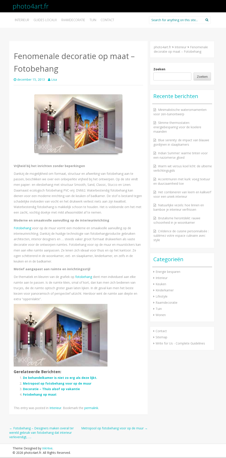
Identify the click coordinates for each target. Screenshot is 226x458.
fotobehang (83, 277)
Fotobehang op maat (39, 394)
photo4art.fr (31, 6)
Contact (107, 20)
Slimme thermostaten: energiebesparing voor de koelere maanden (177, 127)
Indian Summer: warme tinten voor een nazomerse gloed (180, 155)
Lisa (54, 79)
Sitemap (161, 337)
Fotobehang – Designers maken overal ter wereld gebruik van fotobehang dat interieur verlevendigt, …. (41, 432)
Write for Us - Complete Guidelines (180, 343)
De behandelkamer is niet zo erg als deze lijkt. (60, 378)
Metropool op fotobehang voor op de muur (57, 383)
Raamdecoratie (73, 20)
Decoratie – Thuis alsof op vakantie (51, 389)
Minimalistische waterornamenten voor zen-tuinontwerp (180, 112)
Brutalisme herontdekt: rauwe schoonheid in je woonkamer (176, 220)
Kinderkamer (165, 290)
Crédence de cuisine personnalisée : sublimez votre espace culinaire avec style (181, 235)
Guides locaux (45, 20)
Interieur (22, 20)
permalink (91, 408)
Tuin (93, 20)
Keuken (161, 284)
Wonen (161, 315)
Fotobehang (22, 228)
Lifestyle (162, 296)
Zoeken (159, 69)
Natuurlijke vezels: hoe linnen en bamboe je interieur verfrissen (178, 207)
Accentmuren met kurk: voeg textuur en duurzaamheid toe (181, 181)
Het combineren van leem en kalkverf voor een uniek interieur (182, 194)
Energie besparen (168, 272)
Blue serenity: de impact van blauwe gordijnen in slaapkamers (181, 142)
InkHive (47, 448)
